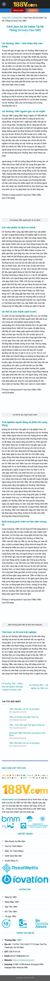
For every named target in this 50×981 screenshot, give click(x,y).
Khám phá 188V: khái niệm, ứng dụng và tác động (27, 734)
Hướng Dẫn (17, 18)
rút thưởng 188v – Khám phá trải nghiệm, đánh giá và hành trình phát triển (12, 686)
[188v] (25, 4)
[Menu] (4, 4)
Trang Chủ (6, 18)
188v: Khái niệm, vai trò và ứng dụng (24, 709)
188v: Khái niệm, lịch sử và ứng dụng (24, 743)
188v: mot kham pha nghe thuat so (23, 717)
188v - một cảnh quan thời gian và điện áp (26, 725)
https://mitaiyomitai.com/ (24, 960)
